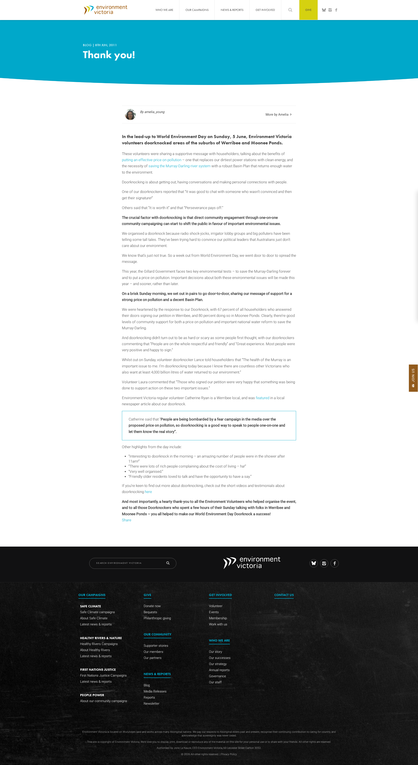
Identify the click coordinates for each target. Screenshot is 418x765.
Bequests (150, 612)
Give (308, 10)
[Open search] (290, 9)
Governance (217, 676)
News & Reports (232, 10)
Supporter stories (156, 646)
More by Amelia (277, 115)
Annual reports (219, 670)
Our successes (220, 658)
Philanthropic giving (157, 618)
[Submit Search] (168, 563)
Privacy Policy (229, 754)
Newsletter (151, 704)
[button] (413, 378)
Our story (215, 652)
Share (126, 520)
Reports (149, 697)
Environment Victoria (105, 10)
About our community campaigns (103, 701)
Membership (218, 618)
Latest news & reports (96, 624)
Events (214, 612)
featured (263, 398)
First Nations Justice (98, 669)
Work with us (218, 624)
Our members (153, 652)
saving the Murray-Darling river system (179, 166)
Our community (157, 634)
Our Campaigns (197, 10)
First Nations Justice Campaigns (103, 675)
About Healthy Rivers (95, 650)
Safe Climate (90, 606)
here (148, 492)
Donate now (152, 606)
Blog (88, 45)
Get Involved (265, 10)
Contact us (284, 595)
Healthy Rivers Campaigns (99, 644)
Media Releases (155, 691)
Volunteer (215, 606)
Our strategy (218, 664)
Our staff (215, 682)
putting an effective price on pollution (151, 160)
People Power (92, 695)
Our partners (153, 658)
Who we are (164, 10)
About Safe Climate (94, 618)
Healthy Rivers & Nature (101, 638)
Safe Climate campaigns (97, 612)
